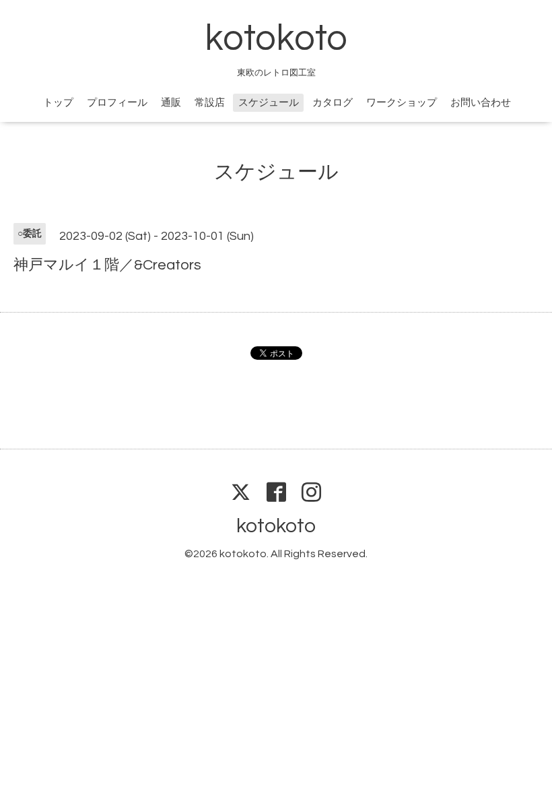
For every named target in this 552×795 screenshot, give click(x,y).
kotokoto (276, 38)
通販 (171, 103)
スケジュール (268, 103)
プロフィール (117, 103)
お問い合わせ (480, 103)
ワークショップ (401, 103)
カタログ (332, 103)
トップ (58, 103)
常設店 (210, 103)
